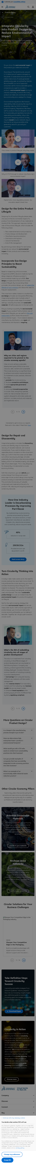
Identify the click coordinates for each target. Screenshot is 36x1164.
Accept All (7, 1160)
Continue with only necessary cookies (14, 1118)
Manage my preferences (12, 1154)
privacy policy (20, 1148)
